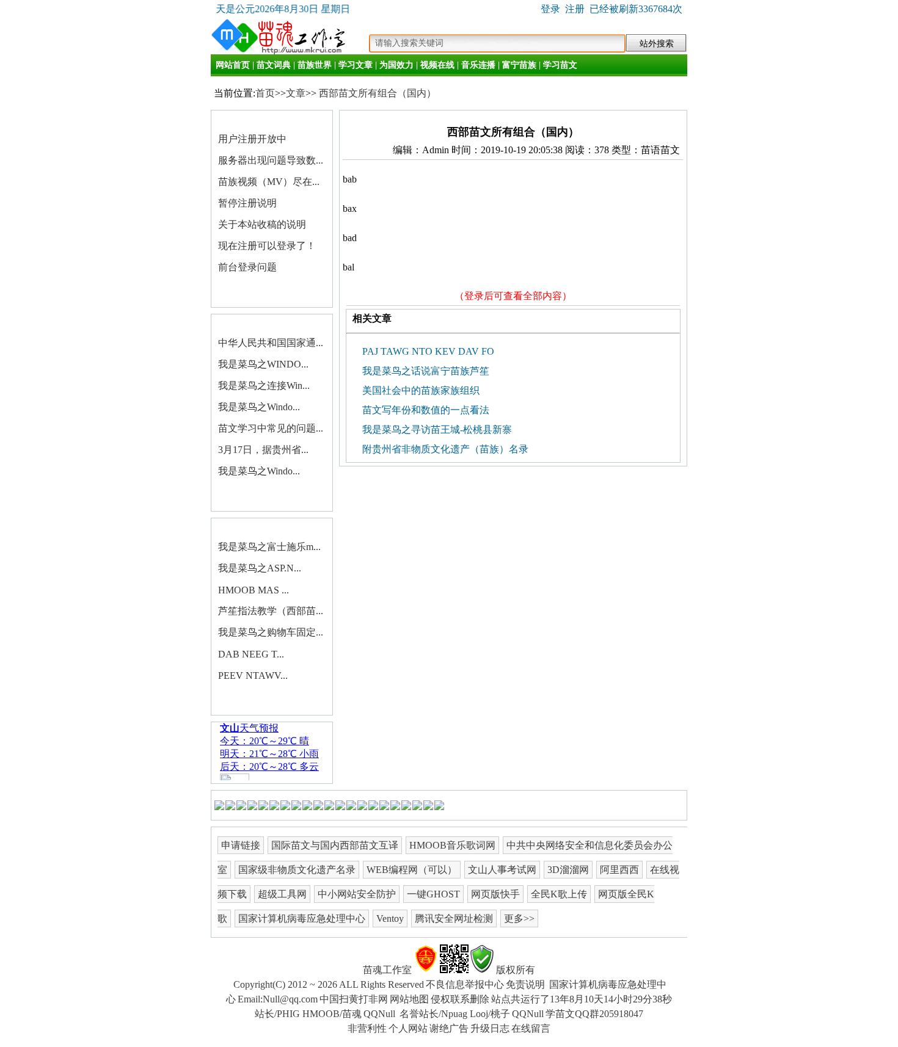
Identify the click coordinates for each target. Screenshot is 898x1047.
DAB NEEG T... (251, 654)
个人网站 (408, 1028)
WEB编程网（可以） (412, 869)
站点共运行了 (581, 999)
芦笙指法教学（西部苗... (270, 611)
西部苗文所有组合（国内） (377, 93)
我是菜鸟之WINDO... (263, 364)
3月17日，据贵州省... (263, 449)
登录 (550, 9)
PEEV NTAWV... (253, 675)
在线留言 (530, 1028)
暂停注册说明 (247, 203)
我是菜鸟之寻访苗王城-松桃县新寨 (436, 429)
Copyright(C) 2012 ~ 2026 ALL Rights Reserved (328, 984)
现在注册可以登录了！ (267, 246)
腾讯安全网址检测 (454, 918)
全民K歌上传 (559, 894)
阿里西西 (619, 869)
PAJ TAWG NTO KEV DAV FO (427, 351)
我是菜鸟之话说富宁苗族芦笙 (424, 371)
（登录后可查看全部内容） (513, 296)
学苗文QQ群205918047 (594, 1014)
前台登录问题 (247, 267)
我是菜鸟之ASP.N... (259, 568)
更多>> (519, 918)
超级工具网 (282, 894)
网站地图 (409, 999)
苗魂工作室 (387, 970)
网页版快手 (495, 894)
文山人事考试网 (502, 869)
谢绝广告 (449, 1028)
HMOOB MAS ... (253, 590)
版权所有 (515, 970)
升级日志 (489, 1028)
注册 (575, 9)
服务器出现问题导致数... (270, 160)
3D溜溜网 (568, 869)
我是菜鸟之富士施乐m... (269, 547)
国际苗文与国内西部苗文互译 (334, 845)
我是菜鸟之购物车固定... (270, 632)
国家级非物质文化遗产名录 (297, 869)
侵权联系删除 (460, 999)
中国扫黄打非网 (353, 999)
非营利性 (367, 1028)
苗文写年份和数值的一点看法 (424, 410)
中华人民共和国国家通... (270, 343)
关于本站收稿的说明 (262, 224)
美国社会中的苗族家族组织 (420, 390)
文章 (295, 93)
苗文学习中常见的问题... (270, 428)
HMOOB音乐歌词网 (452, 845)
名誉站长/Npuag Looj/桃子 (455, 1014)
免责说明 (525, 984)
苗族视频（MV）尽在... (268, 181)
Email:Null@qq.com (278, 999)
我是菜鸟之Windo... (259, 407)
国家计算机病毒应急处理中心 (301, 918)
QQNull (380, 1014)
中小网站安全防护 (357, 894)
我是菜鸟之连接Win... (264, 385)
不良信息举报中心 (465, 984)
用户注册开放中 (252, 139)
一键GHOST (433, 894)
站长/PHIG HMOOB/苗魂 (308, 1014)
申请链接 (240, 845)
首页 (265, 93)
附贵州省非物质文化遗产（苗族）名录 (444, 449)
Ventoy (390, 918)
